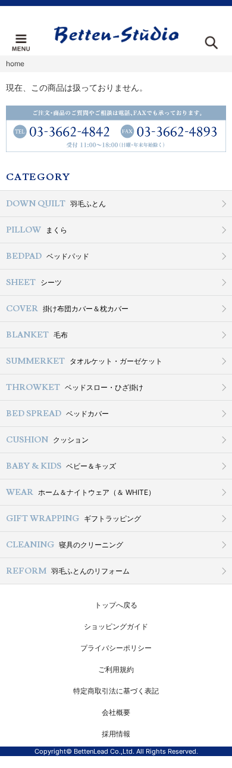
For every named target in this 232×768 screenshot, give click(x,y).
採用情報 (116, 733)
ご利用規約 (116, 669)
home (15, 63)
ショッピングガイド (116, 626)
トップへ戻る (116, 604)
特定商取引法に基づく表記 (116, 690)
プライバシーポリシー (116, 647)
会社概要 (116, 712)
